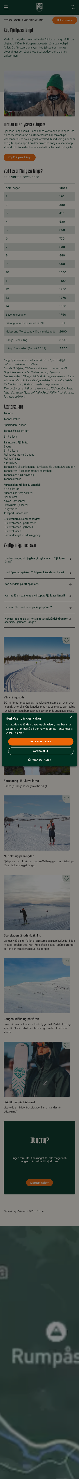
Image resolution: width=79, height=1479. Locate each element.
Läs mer (19, 733)
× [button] (71, 717)
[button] (39, 760)
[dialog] (39, 739)
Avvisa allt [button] (40, 751)
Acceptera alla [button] (40, 741)
